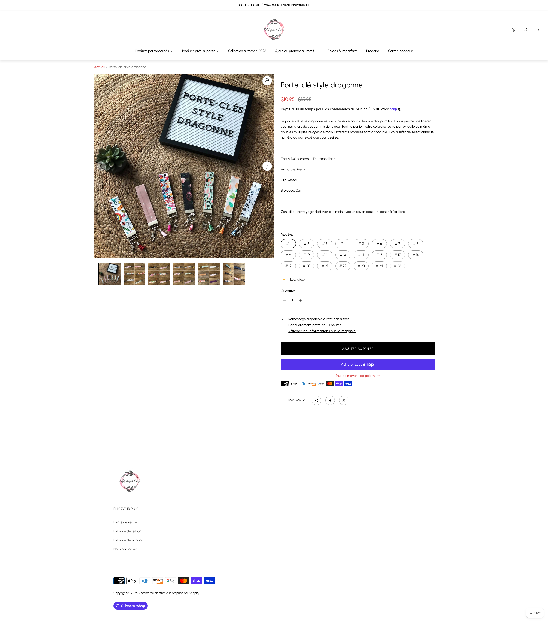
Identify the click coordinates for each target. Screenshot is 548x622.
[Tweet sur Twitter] (343, 400)
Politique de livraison (128, 540)
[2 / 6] (134, 274)
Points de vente (125, 522)
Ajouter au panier (358, 349)
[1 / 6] (109, 274)
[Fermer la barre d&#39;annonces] (537, 5)
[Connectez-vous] (514, 29)
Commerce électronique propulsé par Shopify (169, 593)
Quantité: (288, 291)
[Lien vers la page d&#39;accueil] (129, 481)
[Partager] (316, 400)
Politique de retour (127, 531)
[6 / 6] (234, 274)
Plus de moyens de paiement (358, 376)
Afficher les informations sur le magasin (322, 331)
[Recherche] (525, 29)
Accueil (99, 67)
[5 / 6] (209, 274)
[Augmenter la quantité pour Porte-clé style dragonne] (300, 300)
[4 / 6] (184, 274)
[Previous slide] (101, 166)
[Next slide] (267, 166)
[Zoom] (267, 80)
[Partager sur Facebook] (330, 400)
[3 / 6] (159, 274)
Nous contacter (125, 549)
